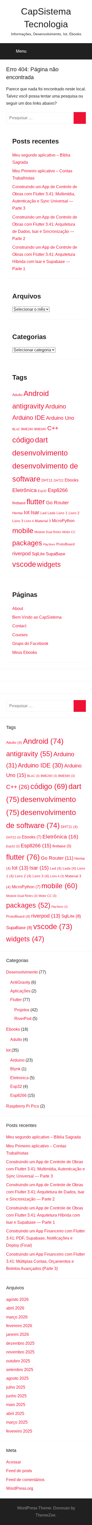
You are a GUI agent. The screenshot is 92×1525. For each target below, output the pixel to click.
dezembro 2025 (20, 1343)
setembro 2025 (19, 1369)
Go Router (57, 502)
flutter (36, 501)
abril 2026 (15, 1308)
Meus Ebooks (24, 652)
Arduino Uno (60, 418)
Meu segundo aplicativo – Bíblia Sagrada (43, 1137)
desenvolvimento (40, 453)
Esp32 (42, 491)
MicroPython (63, 520)
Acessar (13, 1462)
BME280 (27, 429)
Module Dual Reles (47, 532)
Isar (35, 512)
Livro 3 (17, 521)
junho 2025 (16, 1396)
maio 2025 (15, 1404)
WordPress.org (19, 1488)
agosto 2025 (17, 1378)
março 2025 (17, 1422)
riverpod (21, 553)
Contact (19, 626)
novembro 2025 (20, 1352)
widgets (49, 564)
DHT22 (59, 480)
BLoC (16, 429)
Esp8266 (58, 490)
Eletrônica (24, 490)
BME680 (40, 429)
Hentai (17, 513)
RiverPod (22, 1018)
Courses (20, 635)
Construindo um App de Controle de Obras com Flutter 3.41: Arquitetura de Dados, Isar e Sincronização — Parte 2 (45, 1192)
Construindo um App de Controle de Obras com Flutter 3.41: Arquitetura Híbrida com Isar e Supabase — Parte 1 (44, 1215)
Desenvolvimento (22, 972)
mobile (22, 531)
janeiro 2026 (17, 1334)
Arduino (55, 406)
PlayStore (49, 544)
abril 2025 (15, 1413)
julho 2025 (15, 1387)
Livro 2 (73, 513)
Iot (27, 512)
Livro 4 (29, 521)
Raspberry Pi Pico (22, 1106)
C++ (52, 428)
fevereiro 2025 (19, 1431)
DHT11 (47, 480)
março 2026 (17, 1317)
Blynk (15, 1069)
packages (27, 543)
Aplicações (20, 991)
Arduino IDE (28, 417)
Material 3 (43, 521)
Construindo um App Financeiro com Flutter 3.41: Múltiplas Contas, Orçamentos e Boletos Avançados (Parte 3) (45, 1261)
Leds (51, 513)
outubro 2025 (18, 1361)
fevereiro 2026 (19, 1326)
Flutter (16, 1000)
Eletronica (19, 1078)
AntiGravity (20, 982)
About (17, 608)
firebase (19, 503)
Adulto (17, 395)
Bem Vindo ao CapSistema (37, 617)
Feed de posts (19, 1471)
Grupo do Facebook (30, 643)
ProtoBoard (65, 544)
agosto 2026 (17, 1299)
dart (41, 440)
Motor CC (69, 532)
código (23, 440)
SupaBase (55, 553)
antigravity (28, 406)
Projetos (21, 1010)
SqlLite (38, 553)
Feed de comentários (25, 1480)
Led (43, 513)
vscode (24, 564)
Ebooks (71, 480)
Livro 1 (61, 513)
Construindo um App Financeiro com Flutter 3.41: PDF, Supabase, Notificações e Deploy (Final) (45, 1238)
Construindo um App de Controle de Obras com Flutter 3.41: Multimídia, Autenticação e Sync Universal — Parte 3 (45, 1169)
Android (36, 393)
